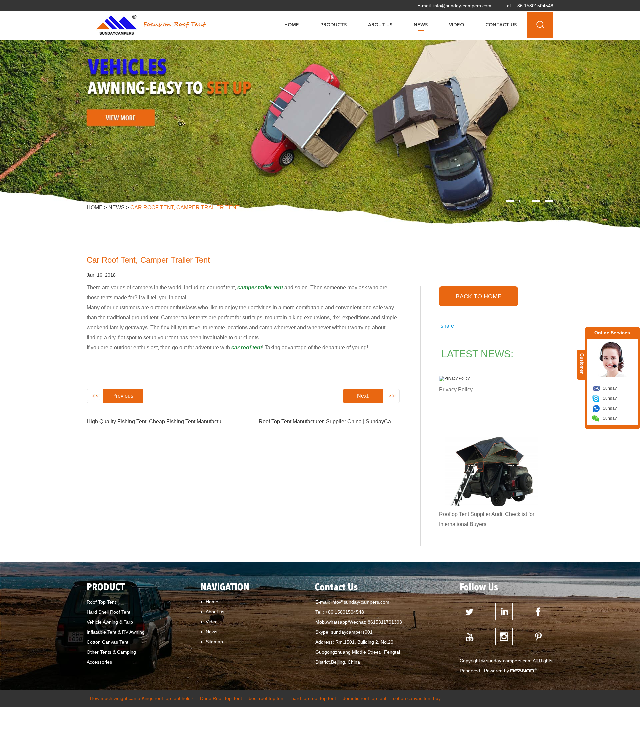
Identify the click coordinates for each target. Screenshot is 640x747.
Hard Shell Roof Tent (108, 612)
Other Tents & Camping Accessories (111, 657)
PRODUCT (106, 588)
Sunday (610, 388)
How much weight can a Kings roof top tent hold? (141, 698)
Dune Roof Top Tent (221, 698)
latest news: (477, 353)
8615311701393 (385, 622)
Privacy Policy (456, 389)
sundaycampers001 (352, 632)
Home (291, 25)
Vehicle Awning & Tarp (110, 622)
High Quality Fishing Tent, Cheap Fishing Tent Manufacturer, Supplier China (176, 421)
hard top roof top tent (313, 698)
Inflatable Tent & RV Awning (116, 632)
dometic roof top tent (364, 698)
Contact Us (501, 25)
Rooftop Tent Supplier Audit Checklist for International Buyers (486, 519)
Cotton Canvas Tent (107, 642)
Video (456, 25)
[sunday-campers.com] (116, 25)
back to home (479, 296)
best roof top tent (267, 698)
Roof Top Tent (101, 602)
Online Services (612, 332)
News (421, 25)
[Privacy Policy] (491, 378)
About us (215, 611)
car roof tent (246, 347)
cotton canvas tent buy (417, 698)
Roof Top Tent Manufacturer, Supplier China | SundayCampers (332, 421)
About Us (380, 25)
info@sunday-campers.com (462, 5)
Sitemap (214, 641)
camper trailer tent (260, 287)
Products (333, 25)
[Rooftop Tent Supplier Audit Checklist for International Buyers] (491, 471)
